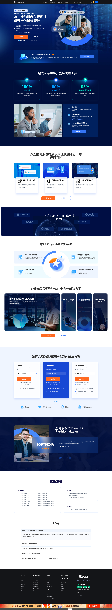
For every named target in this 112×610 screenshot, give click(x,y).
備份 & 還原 (60, 2)
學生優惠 (22, 588)
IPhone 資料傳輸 (36, 588)
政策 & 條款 (63, 592)
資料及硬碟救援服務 (50, 594)
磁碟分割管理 (52, 2)
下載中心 (48, 580)
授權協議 (62, 590)
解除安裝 (62, 584)
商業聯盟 (22, 586)
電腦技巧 (34, 590)
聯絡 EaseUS (49, 586)
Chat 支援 (48, 582)
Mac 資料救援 (35, 580)
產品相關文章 (36, 575)
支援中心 (48, 577)
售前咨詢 (48, 584)
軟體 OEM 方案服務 (50, 598)
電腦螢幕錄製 (35, 586)
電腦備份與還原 (36, 584)
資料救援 (45, 2)
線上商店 (48, 591)
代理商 (22, 582)
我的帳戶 (22, 590)
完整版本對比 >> (56, 401)
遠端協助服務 (49, 596)
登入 (96, 2)
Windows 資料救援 (36, 577)
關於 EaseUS (23, 577)
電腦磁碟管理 (35, 582)
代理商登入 (23, 584)
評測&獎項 (23, 580)
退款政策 (62, 586)
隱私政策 (62, 588)
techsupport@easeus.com (77, 119)
